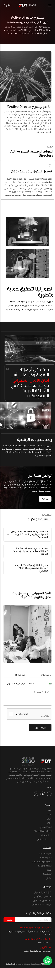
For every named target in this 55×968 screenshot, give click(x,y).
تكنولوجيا (47, 874)
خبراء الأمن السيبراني (42, 892)
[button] (48, 683)
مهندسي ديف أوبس (42, 896)
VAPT (49, 823)
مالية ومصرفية (44, 853)
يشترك (9, 920)
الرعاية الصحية (45, 857)
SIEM (49, 818)
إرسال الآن (40, 727)
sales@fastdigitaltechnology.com (37, 951)
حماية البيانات (45, 835)
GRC (49, 814)
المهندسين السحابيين (42, 900)
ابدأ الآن (45, 499)
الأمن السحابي (45, 827)
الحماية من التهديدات (42, 831)
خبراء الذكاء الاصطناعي (41, 904)
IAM (49, 810)
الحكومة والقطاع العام (41, 861)
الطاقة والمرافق (44, 865)
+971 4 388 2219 (44, 943)
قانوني (48, 878)
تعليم (49, 870)
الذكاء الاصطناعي (44, 839)
